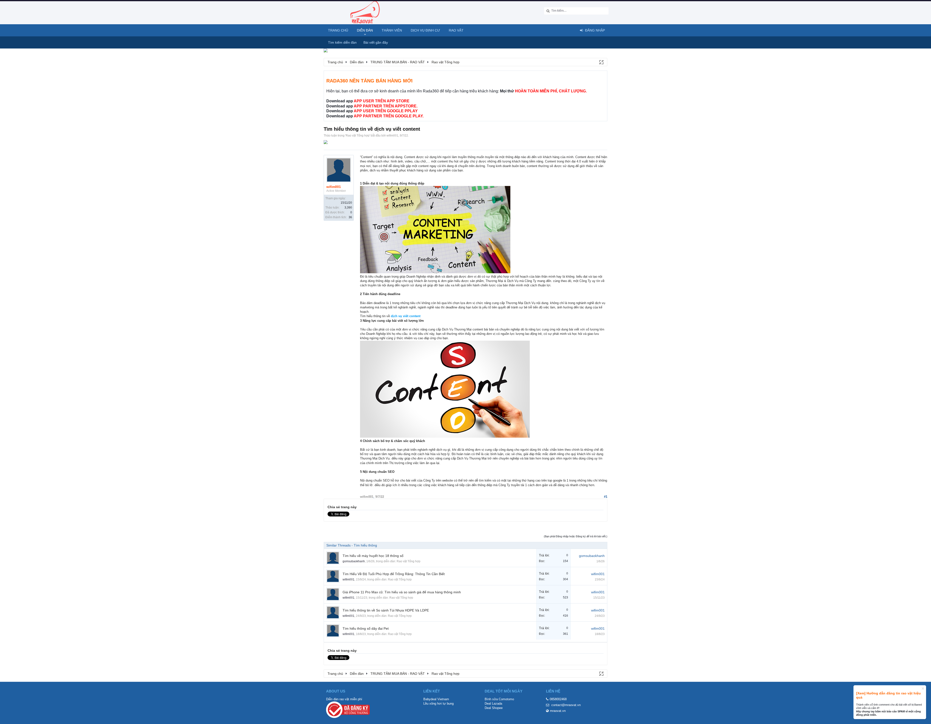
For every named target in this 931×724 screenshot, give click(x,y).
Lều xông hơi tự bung (438, 703)
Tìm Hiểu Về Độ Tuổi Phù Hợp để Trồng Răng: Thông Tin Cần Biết (394, 574)
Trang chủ (338, 30)
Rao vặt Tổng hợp (357, 135)
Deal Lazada (493, 703)
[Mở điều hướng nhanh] (601, 61)
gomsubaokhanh (354, 561)
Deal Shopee (494, 708)
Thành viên (392, 30)
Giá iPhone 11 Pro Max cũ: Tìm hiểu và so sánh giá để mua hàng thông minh (402, 592)
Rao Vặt (456, 30)
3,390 (348, 207)
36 (350, 217)
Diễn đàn (365, 30)
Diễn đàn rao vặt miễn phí (344, 699)
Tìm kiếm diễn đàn (342, 42)
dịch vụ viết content (405, 316)
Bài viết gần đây (375, 42)
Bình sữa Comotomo (499, 699)
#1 (605, 497)
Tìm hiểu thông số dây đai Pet (366, 628)
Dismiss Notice (923, 688)
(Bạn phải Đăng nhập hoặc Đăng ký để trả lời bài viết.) (575, 536)
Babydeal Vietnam (436, 699)
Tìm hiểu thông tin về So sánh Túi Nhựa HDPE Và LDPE (386, 610)
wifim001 (392, 135)
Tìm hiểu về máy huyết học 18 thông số (373, 556)
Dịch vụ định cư (425, 30)
